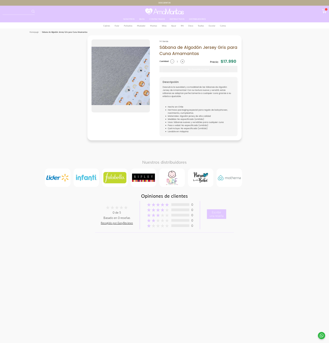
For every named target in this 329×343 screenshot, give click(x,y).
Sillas (164, 25)
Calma (223, 25)
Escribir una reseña (216, 213)
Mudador (141, 25)
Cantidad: (164, 61)
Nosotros (129, 19)
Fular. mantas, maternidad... (15, 11)
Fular (117, 25)
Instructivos (177, 19)
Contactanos (157, 19)
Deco (190, 25)
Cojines (106, 25)
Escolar (212, 25)
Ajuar (173, 25)
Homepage (34, 32)
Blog (142, 19)
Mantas (153, 25)
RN (182, 25)
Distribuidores (197, 19)
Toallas (201, 25)
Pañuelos (128, 25)
